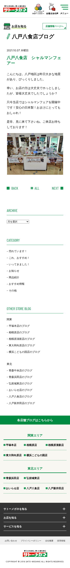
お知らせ (14, 270)
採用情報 (61, 540)
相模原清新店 (56, 444)
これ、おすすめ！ (19, 257)
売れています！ (18, 251)
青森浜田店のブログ (20, 376)
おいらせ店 (12, 488)
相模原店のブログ (19, 332)
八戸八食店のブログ (20, 396)
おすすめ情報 (16, 283)
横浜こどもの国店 (37, 455)
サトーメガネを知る (15, 508)
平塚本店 (11, 444)
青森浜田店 (12, 478)
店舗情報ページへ (54, 26)
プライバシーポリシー (31, 540)
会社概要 (49, 540)
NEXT (55, 188)
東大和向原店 (14, 455)
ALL (37, 188)
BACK (14, 188)
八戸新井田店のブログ (22, 403)
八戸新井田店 (56, 488)
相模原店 (32, 444)
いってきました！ (19, 264)
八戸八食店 (33, 488)
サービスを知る (13, 526)
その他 (13, 290)
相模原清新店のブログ (22, 338)
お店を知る (10, 517)
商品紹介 (14, 277)
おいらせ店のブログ (20, 389)
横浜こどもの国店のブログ (24, 352)
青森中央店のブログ (20, 370)
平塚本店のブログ (19, 325)
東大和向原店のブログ (22, 345)
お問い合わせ (11, 540)
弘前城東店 (33, 478)
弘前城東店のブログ (20, 383)
